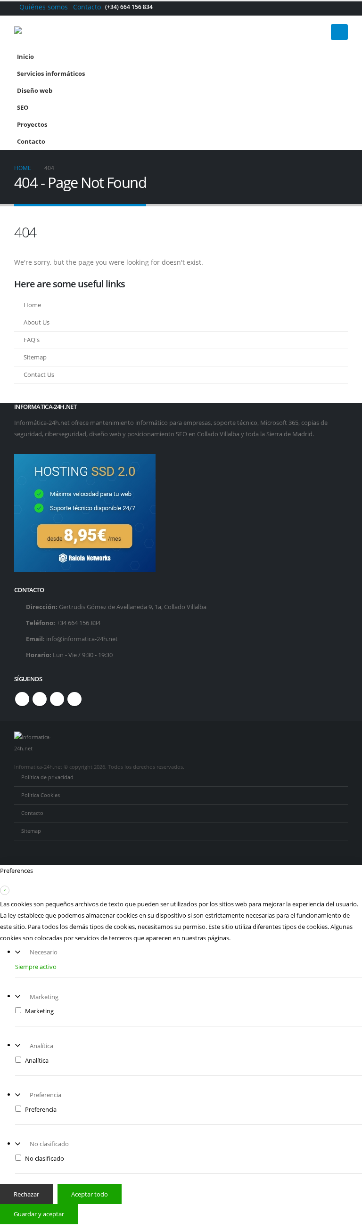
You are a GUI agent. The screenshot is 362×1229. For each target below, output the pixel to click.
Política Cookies (40, 794)
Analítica (41, 1046)
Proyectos (32, 125)
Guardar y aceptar (39, 1214)
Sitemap (35, 357)
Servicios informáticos (51, 74)
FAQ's (32, 340)
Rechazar (26, 1194)
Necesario (44, 952)
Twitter (40, 699)
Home (32, 305)
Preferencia (45, 1095)
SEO (22, 108)
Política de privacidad (47, 777)
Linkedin (74, 699)
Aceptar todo (89, 1194)
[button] (339, 32)
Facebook (22, 699)
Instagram (57, 699)
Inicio (25, 57)
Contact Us (39, 375)
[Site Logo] (49, 32)
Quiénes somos (43, 6)
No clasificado (49, 1143)
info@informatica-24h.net (82, 639)
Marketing (44, 997)
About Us (36, 322)
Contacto (87, 6)
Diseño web (34, 91)
